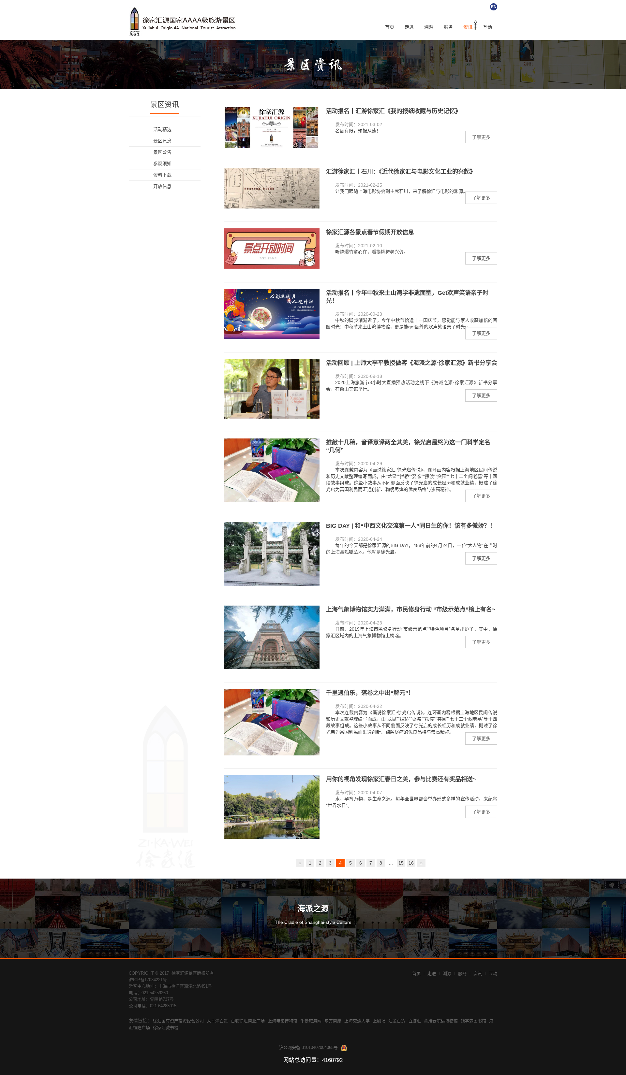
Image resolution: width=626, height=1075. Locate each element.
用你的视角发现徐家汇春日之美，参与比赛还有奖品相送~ (401, 779)
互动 (487, 27)
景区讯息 (162, 140)
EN (494, 7)
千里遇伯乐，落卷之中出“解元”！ (370, 693)
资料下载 (162, 175)
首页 (389, 27)
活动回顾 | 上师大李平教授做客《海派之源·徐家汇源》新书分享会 (411, 363)
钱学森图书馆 (473, 1020)
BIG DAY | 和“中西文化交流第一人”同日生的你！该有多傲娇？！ (411, 526)
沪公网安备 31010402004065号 (308, 1047)
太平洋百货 (217, 1020)
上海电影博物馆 (282, 1020)
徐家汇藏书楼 (165, 1027)
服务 (448, 27)
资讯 (467, 27)
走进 (409, 27)
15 (401, 863)
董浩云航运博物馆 (441, 1020)
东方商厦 (332, 1020)
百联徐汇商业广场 (248, 1020)
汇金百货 (396, 1020)
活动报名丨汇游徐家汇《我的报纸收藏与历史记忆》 (393, 111)
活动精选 (162, 129)
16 (411, 863)
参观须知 (162, 163)
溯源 (428, 27)
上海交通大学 (357, 1020)
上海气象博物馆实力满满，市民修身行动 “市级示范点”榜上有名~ (411, 609)
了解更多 (481, 137)
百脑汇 (414, 1020)
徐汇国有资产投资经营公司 (178, 1020)
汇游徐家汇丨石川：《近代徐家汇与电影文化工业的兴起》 (401, 171)
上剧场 (379, 1020)
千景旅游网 (310, 1020)
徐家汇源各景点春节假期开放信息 (370, 232)
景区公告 (162, 152)
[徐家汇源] (184, 21)
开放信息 (162, 186)
